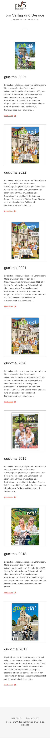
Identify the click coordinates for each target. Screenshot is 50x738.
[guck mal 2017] (25, 622)
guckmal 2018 (15, 554)
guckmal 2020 (15, 363)
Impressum (16, 718)
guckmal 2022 (15, 172)
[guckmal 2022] (25, 145)
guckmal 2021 (15, 268)
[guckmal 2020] (25, 336)
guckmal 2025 (15, 77)
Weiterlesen (8, 116)
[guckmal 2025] (25, 56)
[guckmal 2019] (25, 431)
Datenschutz (32, 718)
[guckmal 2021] (25, 240)
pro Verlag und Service (25, 15)
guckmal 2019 (15, 458)
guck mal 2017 (15, 649)
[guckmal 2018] (25, 526)
